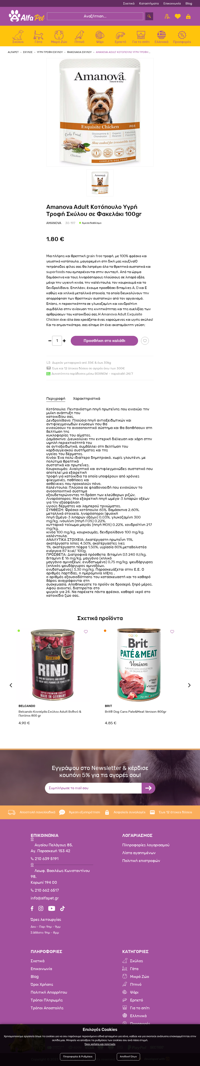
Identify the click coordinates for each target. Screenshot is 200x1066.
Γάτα (134, 968)
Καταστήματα (149, 3)
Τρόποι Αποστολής (47, 1008)
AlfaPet (13, 52)
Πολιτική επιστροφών (141, 860)
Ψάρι (134, 992)
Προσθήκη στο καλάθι (104, 340)
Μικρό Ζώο (139, 976)
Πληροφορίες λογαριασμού (145, 845)
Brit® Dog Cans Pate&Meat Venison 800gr (135, 712)
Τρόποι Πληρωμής (47, 1000)
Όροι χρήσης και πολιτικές (100, 1044)
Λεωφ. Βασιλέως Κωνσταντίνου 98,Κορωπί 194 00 (60, 876)
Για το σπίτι (140, 1008)
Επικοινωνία (172, 3)
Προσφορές (140, 1023)
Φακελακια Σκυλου (79, 52)
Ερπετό (136, 1000)
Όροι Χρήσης (42, 984)
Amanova (53, 223)
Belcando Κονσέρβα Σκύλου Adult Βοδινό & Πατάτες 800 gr (50, 713)
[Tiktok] (62, 909)
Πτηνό (135, 984)
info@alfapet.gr (45, 898)
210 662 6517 (46, 890)
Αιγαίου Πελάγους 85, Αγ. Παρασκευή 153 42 (52, 848)
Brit (108, 706)
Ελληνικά (138, 1016)
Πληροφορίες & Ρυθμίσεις (77, 1056)
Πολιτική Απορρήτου (49, 992)
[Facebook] (32, 909)
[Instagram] (40, 909)
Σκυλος (28, 52)
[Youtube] (51, 909)
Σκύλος (136, 961)
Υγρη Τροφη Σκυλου (50, 52)
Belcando (27, 706)
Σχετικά (128, 3)
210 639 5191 (46, 858)
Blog (189, 3)
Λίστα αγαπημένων (139, 853)
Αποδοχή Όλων (128, 1056)
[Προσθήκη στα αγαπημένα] (145, 341)
